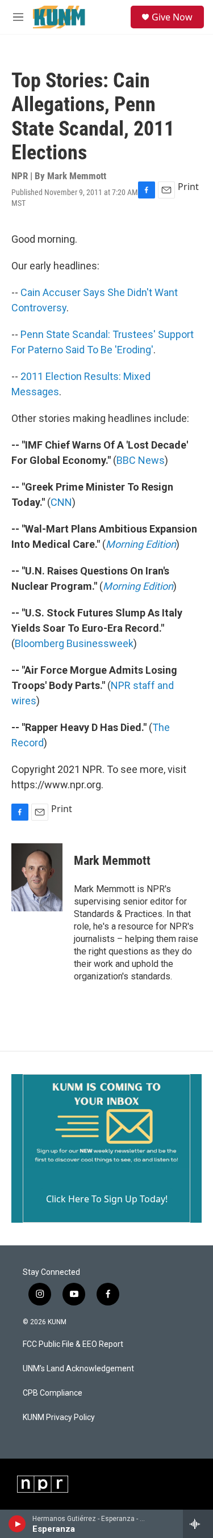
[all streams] (198, 1524)
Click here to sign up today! (107, 1199)
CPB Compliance (52, 1393)
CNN (61, 502)
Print (188, 186)
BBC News (140, 460)
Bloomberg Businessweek (74, 643)
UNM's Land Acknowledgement (78, 1368)
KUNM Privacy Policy (59, 1417)
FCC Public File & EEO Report (73, 1344)
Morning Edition (141, 544)
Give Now (172, 17)
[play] (17, 1523)
